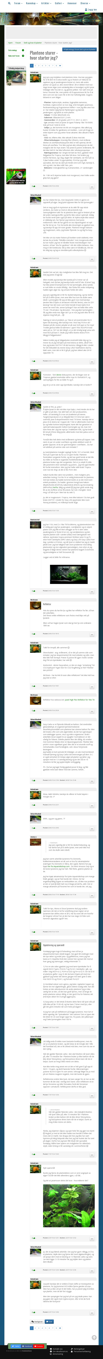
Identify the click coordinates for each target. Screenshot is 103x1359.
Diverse (85, 3)
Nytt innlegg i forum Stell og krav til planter (80, 49)
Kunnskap (31, 3)
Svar (50, 1321)
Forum (17, 3)
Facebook (28, 1346)
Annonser (72, 3)
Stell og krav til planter (33, 43)
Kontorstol (35, 520)
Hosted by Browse (27, 1351)
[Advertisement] (16, 127)
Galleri (59, 3)
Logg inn (92, 9)
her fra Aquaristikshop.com (59, 866)
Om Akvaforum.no (60, 1351)
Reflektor (47, 604)
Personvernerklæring (82, 1351)
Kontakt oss (57, 1349)
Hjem (10, 43)
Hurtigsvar (38, 1321)
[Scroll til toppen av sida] (94, 1337)
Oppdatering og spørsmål (53, 945)
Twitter (17, 1346)
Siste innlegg (12, 50)
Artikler (45, 3)
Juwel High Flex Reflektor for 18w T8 (79, 700)
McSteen (34, 600)
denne (59, 375)
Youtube (40, 1346)
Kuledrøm (34, 72)
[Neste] (60, 66)
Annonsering (57, 1354)
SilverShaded (36, 195)
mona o (33, 837)
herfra (55, 487)
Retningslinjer (79, 1349)
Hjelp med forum (13, 55)
